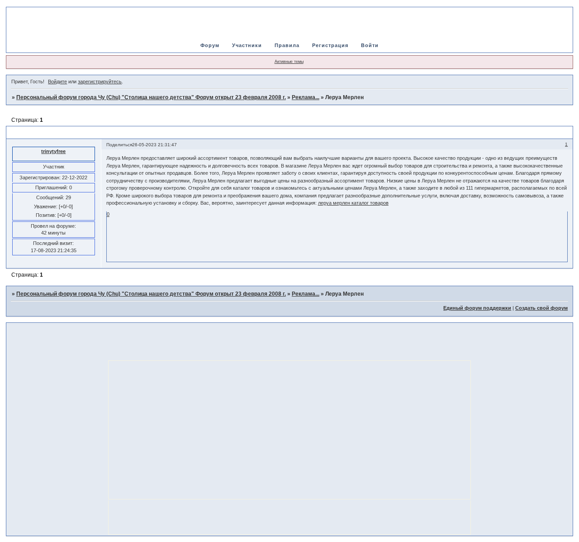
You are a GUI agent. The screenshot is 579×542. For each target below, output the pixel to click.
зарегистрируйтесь (100, 81)
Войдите (57, 81)
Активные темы (289, 61)
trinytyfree (53, 151)
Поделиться (119, 144)
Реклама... (305, 97)
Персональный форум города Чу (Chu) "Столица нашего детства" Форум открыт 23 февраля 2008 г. (151, 97)
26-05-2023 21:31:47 (154, 144)
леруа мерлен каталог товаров (353, 203)
